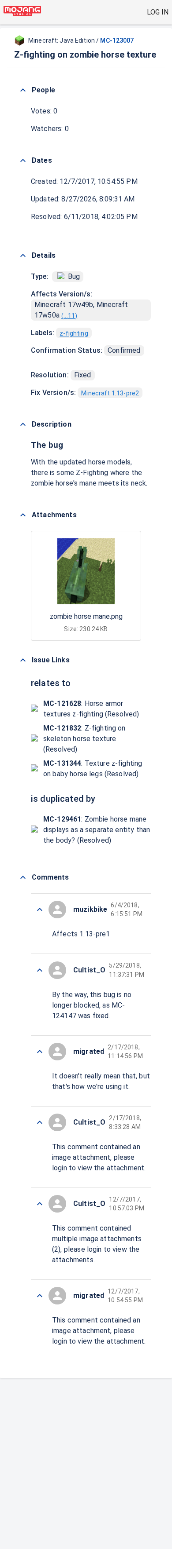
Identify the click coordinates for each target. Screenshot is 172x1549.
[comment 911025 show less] (40, 909)
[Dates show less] (23, 160)
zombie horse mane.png (86, 616)
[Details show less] (23, 255)
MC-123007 (117, 40)
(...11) (69, 315)
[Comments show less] (23, 877)
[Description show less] (23, 424)
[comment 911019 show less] (40, 1295)
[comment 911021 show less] (40, 1204)
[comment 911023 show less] (40, 1051)
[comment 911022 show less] (40, 1122)
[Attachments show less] (23, 515)
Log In (157, 12)
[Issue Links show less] (23, 660)
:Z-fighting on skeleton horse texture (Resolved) (84, 738)
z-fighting (74, 333)
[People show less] (23, 90)
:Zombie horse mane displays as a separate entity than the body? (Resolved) (96, 829)
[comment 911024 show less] (40, 970)
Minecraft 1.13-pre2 (110, 393)
